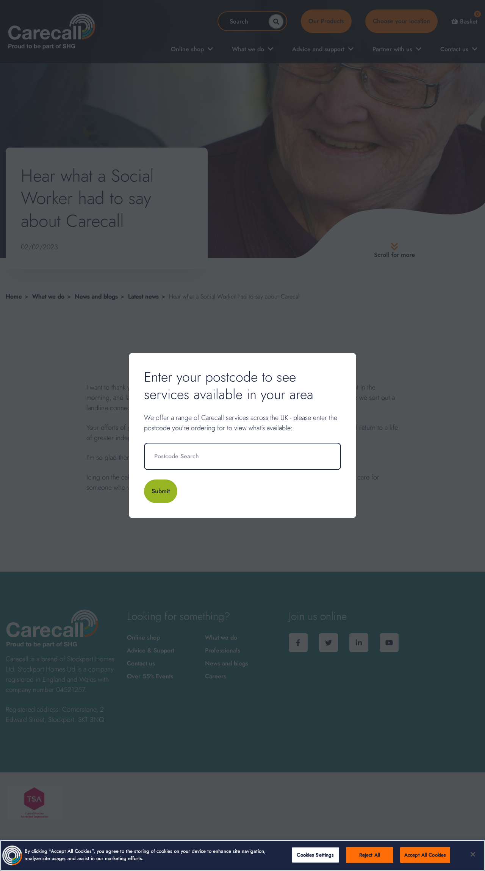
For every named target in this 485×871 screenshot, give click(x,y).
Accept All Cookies (425, 854)
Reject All (369, 854)
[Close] (473, 854)
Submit (161, 491)
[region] (242, 855)
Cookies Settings (315, 854)
